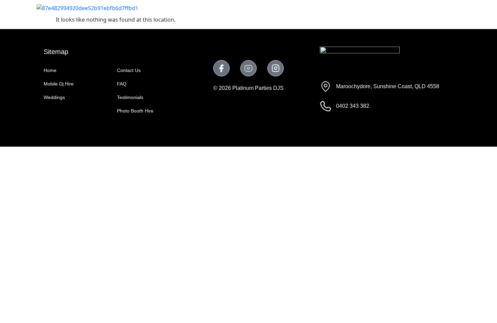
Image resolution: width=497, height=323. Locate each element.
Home (186, 7)
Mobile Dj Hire (225, 7)
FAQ (405, 7)
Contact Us (439, 7)
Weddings (270, 7)
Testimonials (370, 7)
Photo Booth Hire (318, 7)
